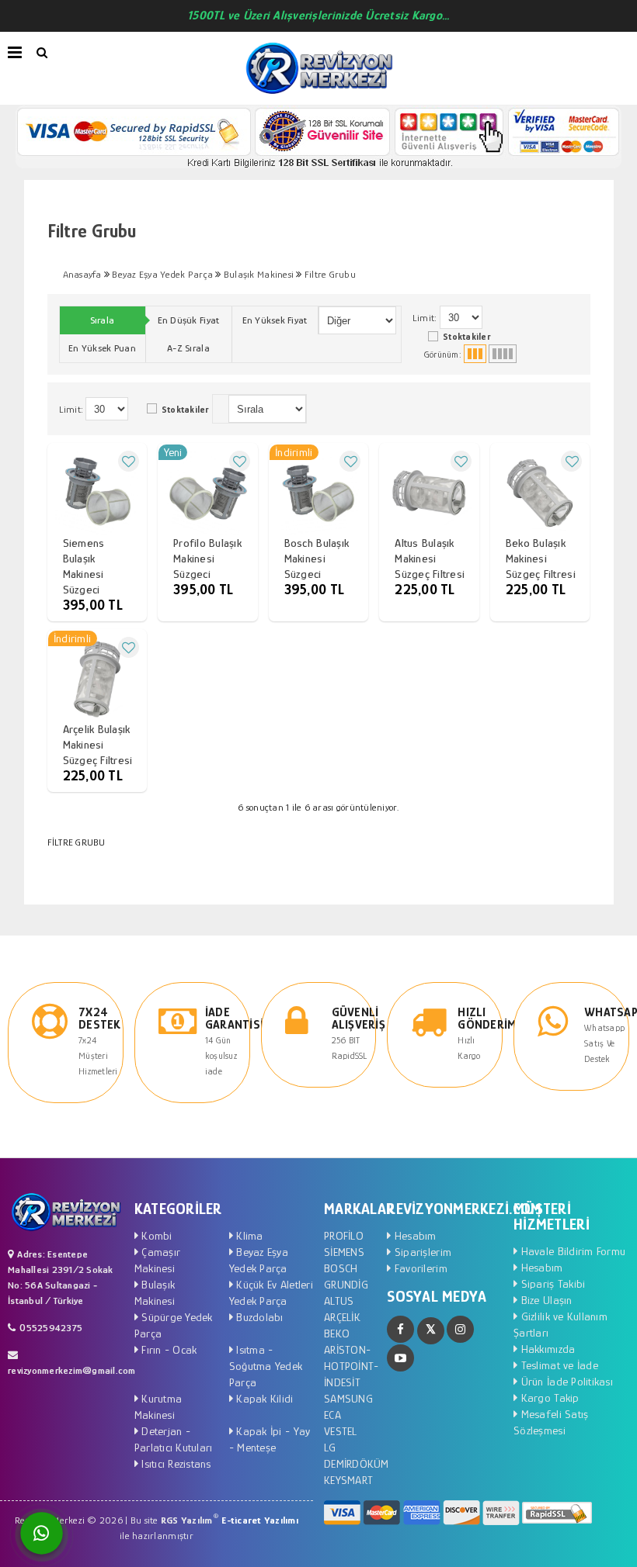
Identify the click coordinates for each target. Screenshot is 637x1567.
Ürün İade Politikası (564, 1381)
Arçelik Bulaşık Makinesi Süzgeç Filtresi (98, 744)
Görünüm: (444, 354)
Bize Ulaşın (544, 1299)
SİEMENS (344, 1251)
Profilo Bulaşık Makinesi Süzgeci (207, 558)
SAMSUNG (348, 1398)
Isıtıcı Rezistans (174, 1463)
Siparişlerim (421, 1251)
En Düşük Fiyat (189, 320)
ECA (332, 1414)
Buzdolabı (258, 1316)
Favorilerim (419, 1268)
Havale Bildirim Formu (571, 1250)
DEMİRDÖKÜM (356, 1463)
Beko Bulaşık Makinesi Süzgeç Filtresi (541, 558)
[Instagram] (460, 1329)
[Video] (400, 1358)
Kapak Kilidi (263, 1398)
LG (330, 1447)
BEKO (337, 1333)
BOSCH (340, 1268)
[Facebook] (400, 1329)
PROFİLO (344, 1235)
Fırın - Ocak (167, 1349)
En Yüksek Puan (102, 348)
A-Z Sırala (188, 348)
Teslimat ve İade (557, 1365)
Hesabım (414, 1235)
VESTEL (340, 1430)
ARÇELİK (342, 1316)
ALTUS (338, 1300)
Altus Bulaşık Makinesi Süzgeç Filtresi (430, 558)
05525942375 (50, 1328)
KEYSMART (348, 1479)
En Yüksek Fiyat (275, 320)
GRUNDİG (346, 1284)
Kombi (155, 1235)
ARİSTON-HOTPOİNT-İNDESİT (351, 1366)
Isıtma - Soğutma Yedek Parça (265, 1366)
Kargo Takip (548, 1397)
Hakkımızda (546, 1348)
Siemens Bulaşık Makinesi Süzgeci (84, 566)
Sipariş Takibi (551, 1283)
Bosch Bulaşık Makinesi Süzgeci (316, 558)
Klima (248, 1235)
